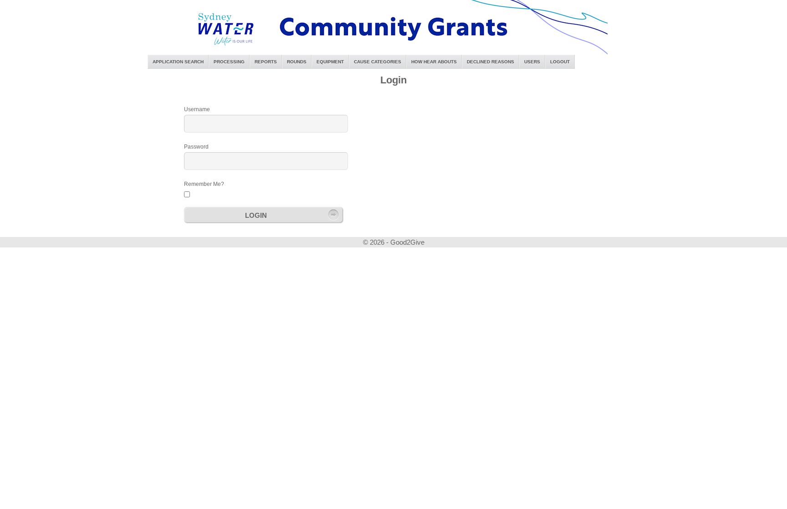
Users (532, 61)
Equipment (330, 61)
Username (197, 109)
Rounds (297, 61)
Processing (229, 61)
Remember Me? (204, 184)
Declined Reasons (490, 61)
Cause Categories (377, 61)
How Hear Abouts (434, 61)
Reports (266, 61)
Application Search (178, 61)
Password (196, 147)
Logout (560, 61)
